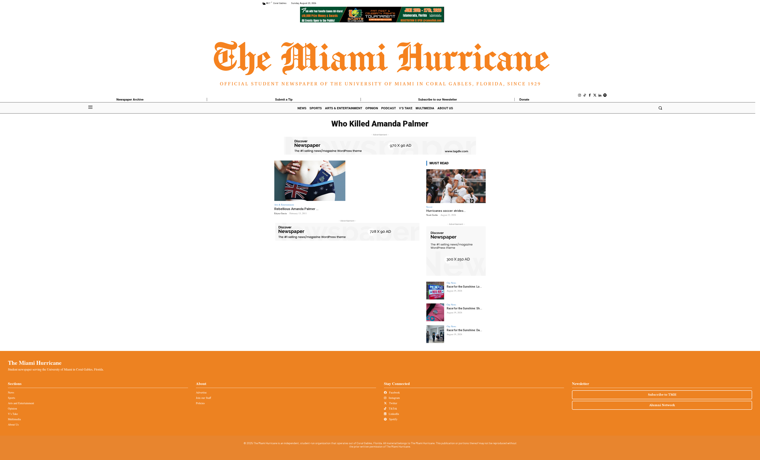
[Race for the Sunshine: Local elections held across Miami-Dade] (435, 290)
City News (451, 283)
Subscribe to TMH (662, 394)
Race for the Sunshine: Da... (464, 330)
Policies (200, 403)
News (11, 392)
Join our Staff (203, 398)
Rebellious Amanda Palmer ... (296, 209)
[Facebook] (589, 95)
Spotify (392, 419)
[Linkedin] (599, 95)
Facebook (394, 392)
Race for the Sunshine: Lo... (464, 286)
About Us (13, 424)
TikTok (392, 408)
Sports (11, 398)
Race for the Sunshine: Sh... (464, 308)
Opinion (12, 408)
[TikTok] (584, 95)
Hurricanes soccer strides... (446, 211)
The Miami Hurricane (35, 362)
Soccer (429, 207)
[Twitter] (595, 95)
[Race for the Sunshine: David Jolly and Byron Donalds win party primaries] (435, 334)
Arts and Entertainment (21, 403)
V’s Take (13, 414)
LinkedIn (393, 414)
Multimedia (14, 419)
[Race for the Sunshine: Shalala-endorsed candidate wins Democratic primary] (435, 312)
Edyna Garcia (280, 213)
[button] (660, 108)
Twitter (392, 403)
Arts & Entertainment (284, 204)
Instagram (394, 398)
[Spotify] (605, 95)
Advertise (201, 392)
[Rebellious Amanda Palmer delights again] (309, 181)
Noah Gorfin (432, 214)
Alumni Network (662, 405)
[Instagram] (579, 95)
